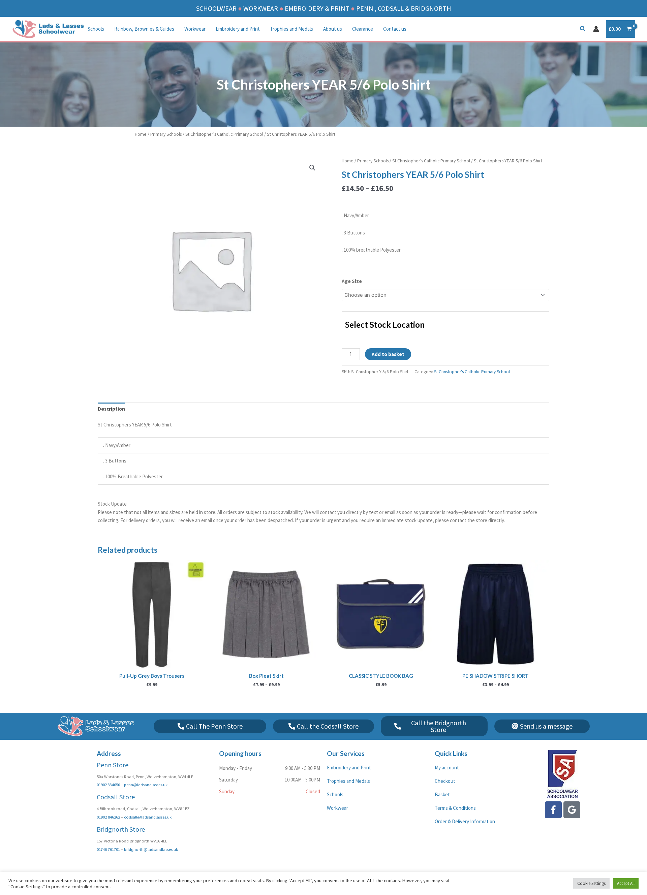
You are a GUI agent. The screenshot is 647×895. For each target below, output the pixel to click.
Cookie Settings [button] (591, 883)
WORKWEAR (260, 8)
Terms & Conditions (455, 808)
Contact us (394, 29)
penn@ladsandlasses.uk (145, 784)
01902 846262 (108, 817)
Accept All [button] (626, 883)
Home (141, 134)
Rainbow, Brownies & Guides (144, 29)
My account (447, 767)
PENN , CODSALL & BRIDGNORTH (403, 8)
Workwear (195, 29)
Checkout (445, 781)
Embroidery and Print (238, 29)
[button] (583, 29)
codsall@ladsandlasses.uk (148, 817)
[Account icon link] (596, 29)
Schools (96, 29)
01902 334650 (108, 784)
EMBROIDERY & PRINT (317, 8)
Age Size (352, 281)
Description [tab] (111, 409)
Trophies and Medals (291, 29)
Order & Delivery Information (465, 821)
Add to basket (388, 354)
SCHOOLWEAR (216, 8)
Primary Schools (166, 134)
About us (332, 29)
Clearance (362, 29)
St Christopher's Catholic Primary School (224, 134)
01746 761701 (108, 849)
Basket (442, 794)
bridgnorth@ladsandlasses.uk (151, 849)
